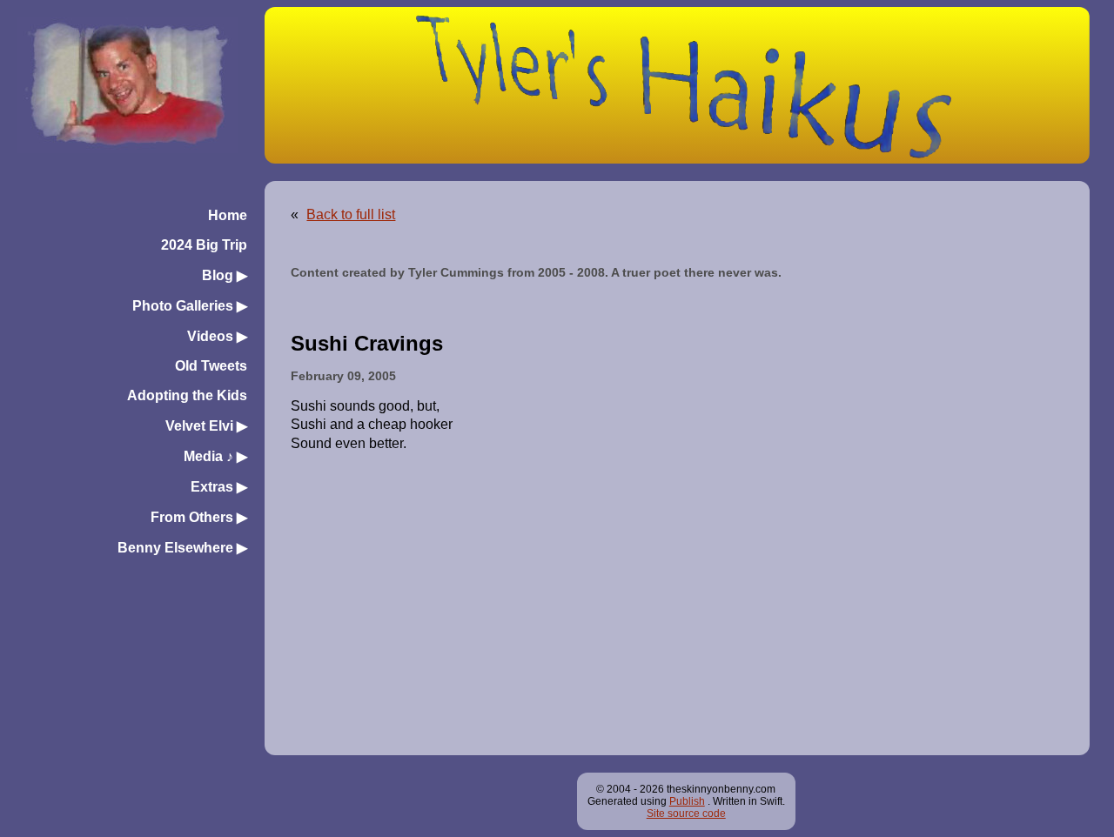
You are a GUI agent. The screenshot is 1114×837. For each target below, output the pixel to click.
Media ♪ (215, 456)
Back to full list (350, 214)
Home (227, 215)
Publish (687, 801)
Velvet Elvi (206, 425)
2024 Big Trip (204, 245)
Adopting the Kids (187, 395)
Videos (217, 336)
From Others (199, 517)
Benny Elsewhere (182, 547)
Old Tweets (211, 365)
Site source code (686, 813)
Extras (219, 486)
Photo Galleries (189, 305)
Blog (224, 275)
